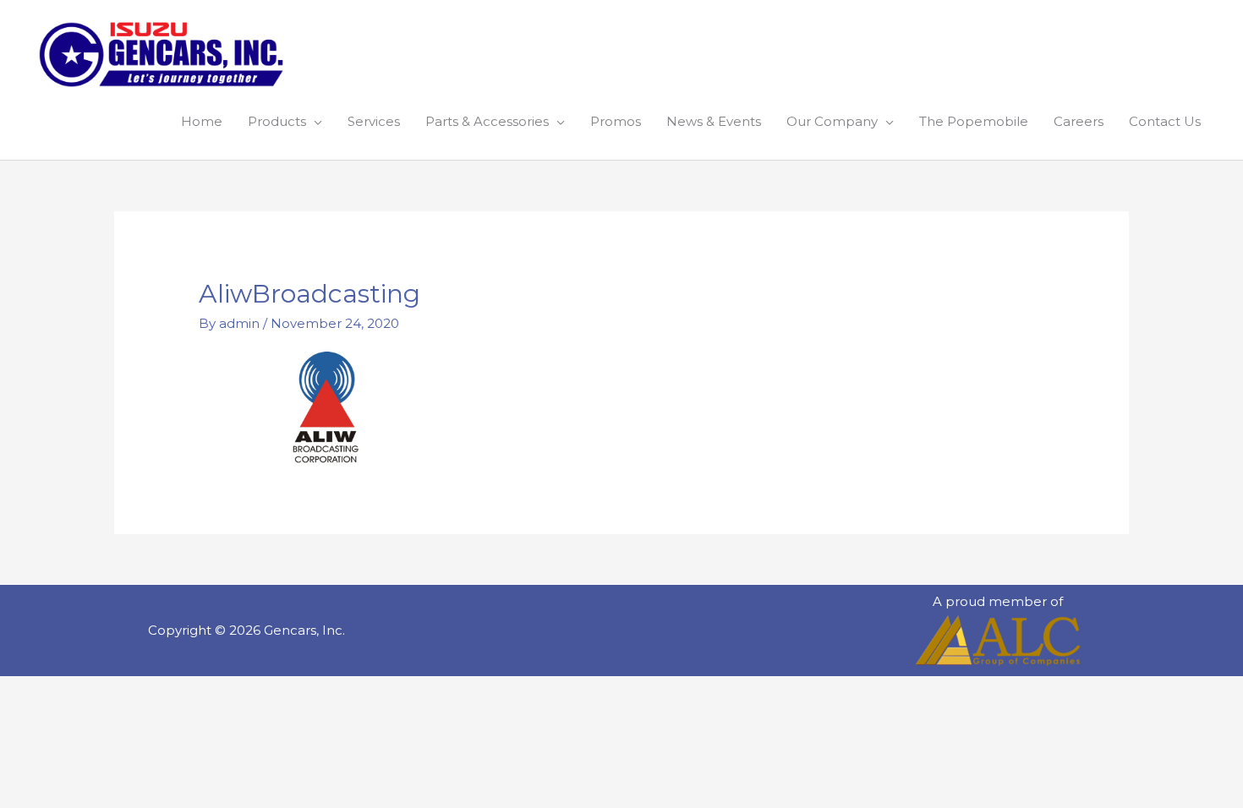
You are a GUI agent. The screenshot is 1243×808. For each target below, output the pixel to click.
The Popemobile (973, 121)
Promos (615, 121)
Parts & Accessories (487, 121)
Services (374, 121)
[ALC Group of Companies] (998, 640)
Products (277, 121)
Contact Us (1165, 121)
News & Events (713, 121)
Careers (1078, 121)
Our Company (832, 121)
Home (201, 121)
